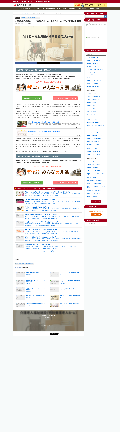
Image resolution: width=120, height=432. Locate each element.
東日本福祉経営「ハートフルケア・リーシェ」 (95, 145)
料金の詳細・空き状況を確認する (31, 182)
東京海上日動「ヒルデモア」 (93, 196)
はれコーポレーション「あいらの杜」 (94, 129)
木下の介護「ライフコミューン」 (94, 114)
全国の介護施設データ (82, 8)
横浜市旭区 (17, 17)
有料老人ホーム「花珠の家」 (93, 83)
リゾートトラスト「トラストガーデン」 (95, 170)
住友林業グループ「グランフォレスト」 (95, 190)
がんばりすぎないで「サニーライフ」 (94, 57)
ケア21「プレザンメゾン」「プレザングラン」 (95, 126)
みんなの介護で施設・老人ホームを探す (64, 98)
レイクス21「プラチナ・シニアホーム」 (95, 69)
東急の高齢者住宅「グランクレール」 (94, 180)
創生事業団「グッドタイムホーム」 (94, 93)
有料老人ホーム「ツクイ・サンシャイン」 (95, 138)
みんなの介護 (97, 214)
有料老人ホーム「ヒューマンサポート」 (95, 80)
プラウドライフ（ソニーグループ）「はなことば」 (96, 174)
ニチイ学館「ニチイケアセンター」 (94, 119)
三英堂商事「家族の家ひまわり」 (94, 86)
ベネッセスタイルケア (91, 102)
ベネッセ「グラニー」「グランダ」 (94, 164)
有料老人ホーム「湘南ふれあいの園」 (94, 183)
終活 (34, 8)
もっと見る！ (95, 201)
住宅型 (58, 8)
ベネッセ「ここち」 (91, 72)
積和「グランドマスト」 (92, 177)
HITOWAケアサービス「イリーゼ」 (94, 66)
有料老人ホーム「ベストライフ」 (94, 60)
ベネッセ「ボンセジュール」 (93, 167)
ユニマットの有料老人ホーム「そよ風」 (95, 135)
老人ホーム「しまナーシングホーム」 (94, 154)
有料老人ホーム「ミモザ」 (92, 148)
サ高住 (64, 8)
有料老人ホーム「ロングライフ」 (94, 193)
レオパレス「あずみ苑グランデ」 (94, 96)
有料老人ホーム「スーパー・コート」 (94, 77)
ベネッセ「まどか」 (91, 105)
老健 (43, 8)
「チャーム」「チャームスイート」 (94, 151)
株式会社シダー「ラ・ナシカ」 (93, 141)
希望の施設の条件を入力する (31, 98)
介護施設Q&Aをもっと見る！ (48, 251)
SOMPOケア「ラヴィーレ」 (93, 111)
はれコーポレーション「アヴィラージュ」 (95, 132)
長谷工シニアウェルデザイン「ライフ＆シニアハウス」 (96, 187)
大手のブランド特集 (94, 8)
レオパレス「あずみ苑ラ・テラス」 (94, 99)
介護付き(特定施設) (50, 8)
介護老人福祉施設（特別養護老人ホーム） (30, 17)
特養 (38, 8)
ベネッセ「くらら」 (91, 108)
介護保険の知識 (71, 8)
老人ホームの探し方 (25, 8)
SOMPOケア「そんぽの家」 (93, 63)
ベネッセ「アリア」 (91, 161)
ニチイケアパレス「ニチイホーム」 (94, 116)
